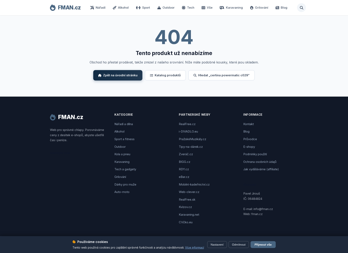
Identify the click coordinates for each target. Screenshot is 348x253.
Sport (146, 7)
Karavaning (234, 7)
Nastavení (217, 244)
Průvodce (250, 139)
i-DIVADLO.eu (188, 131)
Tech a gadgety (125, 169)
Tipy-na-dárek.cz (191, 147)
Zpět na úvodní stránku (120, 75)
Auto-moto (121, 192)
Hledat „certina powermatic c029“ (224, 75)
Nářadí (101, 7)
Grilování (261, 7)
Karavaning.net (189, 214)
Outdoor (169, 7)
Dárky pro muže (125, 184)
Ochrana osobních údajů (260, 162)
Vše (209, 7)
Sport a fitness (124, 139)
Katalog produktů (168, 75)
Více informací (194, 247)
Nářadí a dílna (123, 124)
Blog (284, 7)
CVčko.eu (186, 222)
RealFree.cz (187, 124)
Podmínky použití (255, 154)
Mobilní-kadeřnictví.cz (194, 184)
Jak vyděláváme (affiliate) (261, 169)
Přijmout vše (263, 244)
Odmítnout (238, 244)
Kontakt (248, 124)
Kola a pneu (122, 154)
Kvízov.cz (185, 207)
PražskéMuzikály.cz (192, 139)
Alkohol (123, 7)
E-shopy (249, 147)
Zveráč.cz (186, 154)
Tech (190, 7)
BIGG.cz (184, 162)
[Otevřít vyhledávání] (301, 7)
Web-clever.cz (189, 192)
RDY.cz (184, 169)
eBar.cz (184, 177)
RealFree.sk (187, 199)
